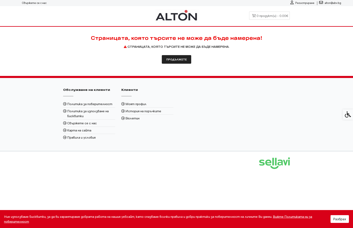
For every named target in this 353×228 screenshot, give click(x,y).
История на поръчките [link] (143, 111)
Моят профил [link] (135, 104)
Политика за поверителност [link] (89, 104)
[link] (302, 3)
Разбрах (339, 219)
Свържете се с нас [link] (34, 2)
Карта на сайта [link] (79, 130)
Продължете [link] (176, 59)
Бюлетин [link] (132, 118)
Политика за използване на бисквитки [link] (88, 113)
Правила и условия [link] (81, 137)
